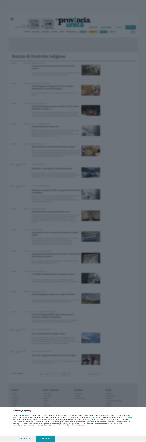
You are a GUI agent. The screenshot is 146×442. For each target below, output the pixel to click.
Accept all (46, 438)
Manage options (25, 438)
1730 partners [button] (25, 415)
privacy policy (57, 425)
